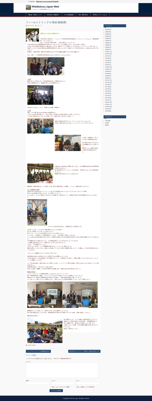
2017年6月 (108, 89)
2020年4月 (108, 47)
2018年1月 (108, 78)
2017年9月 (108, 84)
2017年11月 (108, 80)
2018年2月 (108, 76)
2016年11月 (108, 104)
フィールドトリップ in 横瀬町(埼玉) (38, 351)
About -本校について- (35, 15)
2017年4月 (108, 93)
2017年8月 (108, 87)
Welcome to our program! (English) (47, 1)
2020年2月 (108, 49)
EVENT (30, 345)
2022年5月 (108, 34)
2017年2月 (108, 98)
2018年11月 (108, 69)
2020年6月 (108, 43)
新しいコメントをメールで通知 (60, 387)
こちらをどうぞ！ (71, 42)
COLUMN (107, 120)
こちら (44, 253)
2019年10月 (108, 54)
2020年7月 (108, 40)
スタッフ (39, 25)
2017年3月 (108, 95)
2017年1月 (108, 100)
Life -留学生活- (83, 15)
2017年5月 (108, 91)
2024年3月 (108, 29)
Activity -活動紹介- (53, 15)
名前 (27, 380)
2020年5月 (108, 45)
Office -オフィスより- (100, 15)
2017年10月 (108, 82)
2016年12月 (108, 102)
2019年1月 (108, 65)
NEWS (34, 345)
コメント (28, 361)
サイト (78, 380)
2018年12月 (108, 67)
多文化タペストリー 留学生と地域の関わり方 (84, 351)
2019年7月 (108, 56)
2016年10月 (108, 106)
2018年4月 (108, 73)
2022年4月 (108, 36)
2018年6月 (108, 71)
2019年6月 (108, 58)
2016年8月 (108, 111)
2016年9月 (108, 109)
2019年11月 (108, 51)
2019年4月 (108, 60)
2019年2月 (108, 62)
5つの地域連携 (68, 15)
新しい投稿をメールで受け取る (85, 387)
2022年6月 (108, 32)
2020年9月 (108, 38)
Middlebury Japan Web (45, 6)
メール (53, 380)
